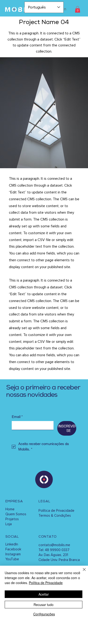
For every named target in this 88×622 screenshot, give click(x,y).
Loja (8, 524)
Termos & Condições (54, 515)
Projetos (12, 519)
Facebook (13, 549)
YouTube (12, 559)
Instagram (13, 554)
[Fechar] (81, 572)
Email (17, 417)
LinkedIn (11, 544)
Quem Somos (15, 514)
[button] (77, 9)
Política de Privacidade (56, 510)
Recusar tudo (44, 604)
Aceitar (43, 594)
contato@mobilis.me (54, 545)
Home (10, 509)
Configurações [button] (44, 614)
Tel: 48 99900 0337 (53, 550)
